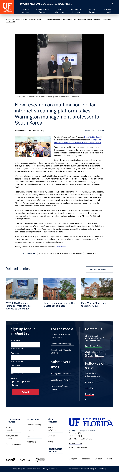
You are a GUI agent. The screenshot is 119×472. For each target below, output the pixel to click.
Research (90, 253)
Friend (17, 385)
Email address (16, 340)
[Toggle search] (112, 3)
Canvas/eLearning (34, 425)
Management (78, 253)
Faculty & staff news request (62, 387)
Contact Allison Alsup (62, 343)
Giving (50, 441)
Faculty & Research (93, 10)
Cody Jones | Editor (93, 346)
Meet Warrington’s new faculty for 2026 (93, 304)
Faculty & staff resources (55, 450)
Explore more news (98, 269)
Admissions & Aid (108, 10)
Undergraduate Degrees (42, 10)
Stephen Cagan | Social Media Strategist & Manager (94, 354)
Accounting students (10, 428)
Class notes (52, 436)
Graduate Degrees (25, 10)
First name (15, 353)
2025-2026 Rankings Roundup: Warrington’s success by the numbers (19, 305)
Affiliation (14, 378)
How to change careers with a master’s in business (59, 304)
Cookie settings (87, 469)
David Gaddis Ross (92, 137)
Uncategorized (21, 19)
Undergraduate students (12, 437)
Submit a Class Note (62, 380)
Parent (27, 382)
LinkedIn (89, 388)
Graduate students (13, 444)
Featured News (62, 253)
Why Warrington (59, 10)
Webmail (34, 442)
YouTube (110, 459)
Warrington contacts (78, 447)
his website (61, 246)
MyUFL (34, 436)
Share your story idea (62, 373)
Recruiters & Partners (76, 10)
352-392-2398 (75, 443)
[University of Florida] (7, 7)
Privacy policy (74, 469)
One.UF (34, 430)
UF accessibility (100, 469)
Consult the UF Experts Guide (62, 351)
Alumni (17, 382)
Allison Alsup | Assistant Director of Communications (94, 338)
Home (8, 19)
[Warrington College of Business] (46, 4)
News (13, 19)
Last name (15, 366)
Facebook (89, 382)
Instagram (89, 394)
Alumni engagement (53, 428)
